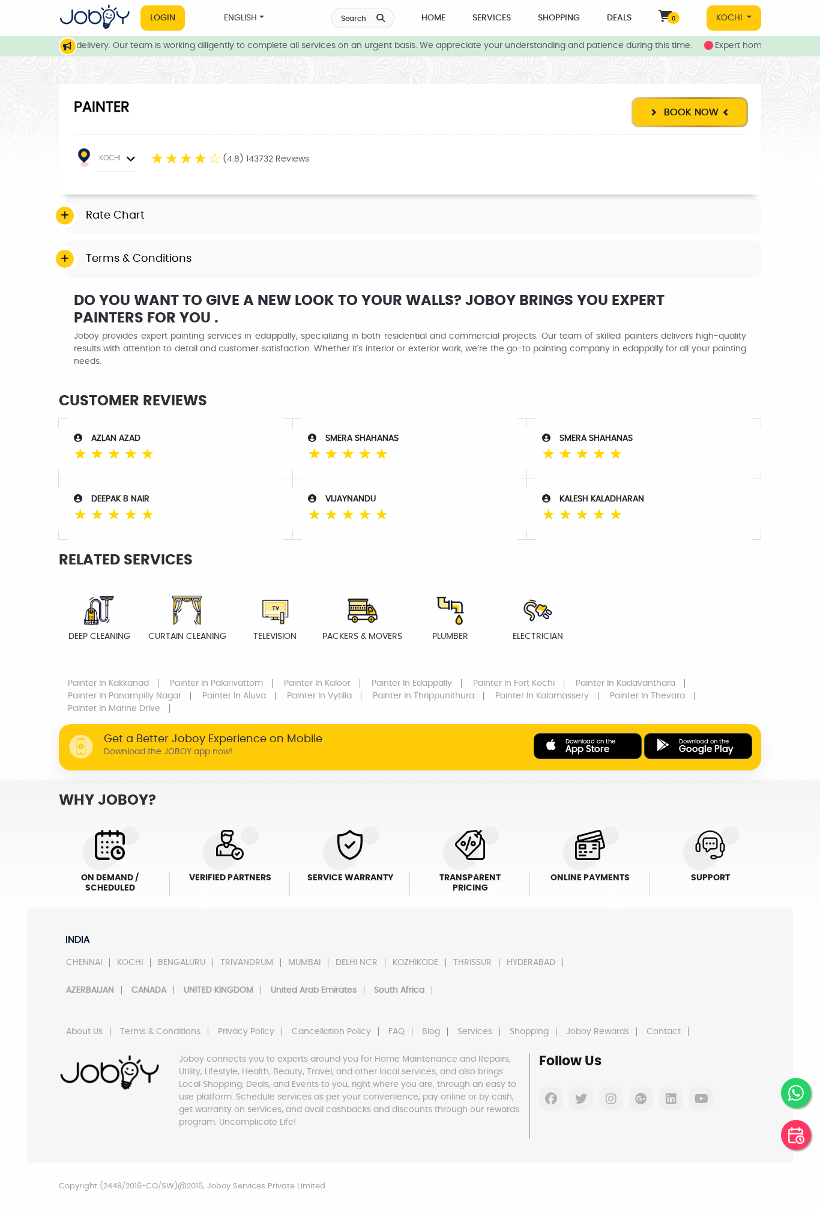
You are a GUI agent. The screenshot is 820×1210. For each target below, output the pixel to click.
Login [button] (162, 18)
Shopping (559, 18)
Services (491, 18)
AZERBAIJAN (90, 990)
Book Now (690, 112)
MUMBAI (304, 962)
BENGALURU (181, 962)
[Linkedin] (671, 1099)
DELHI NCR (357, 962)
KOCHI (730, 18)
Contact (664, 1031)
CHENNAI (84, 962)
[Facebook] (551, 1099)
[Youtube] (701, 1099)
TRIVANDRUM (246, 962)
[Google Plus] (641, 1099)
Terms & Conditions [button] (138, 258)
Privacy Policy (246, 1031)
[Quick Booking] (796, 1135)
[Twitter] (581, 1099)
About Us (84, 1031)
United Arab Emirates (314, 990)
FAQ (396, 1031)
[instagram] (611, 1099)
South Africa (399, 990)
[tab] (413, 216)
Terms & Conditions (160, 1031)
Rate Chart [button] (115, 215)
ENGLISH (240, 18)
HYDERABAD (531, 962)
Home (433, 18)
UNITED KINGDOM (218, 990)
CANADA (148, 990)
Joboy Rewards (597, 1031)
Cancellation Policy (331, 1031)
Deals (619, 18)
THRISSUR (472, 962)
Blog (431, 1031)
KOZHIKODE (415, 962)
